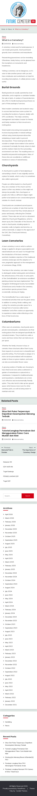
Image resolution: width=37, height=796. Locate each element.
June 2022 (9, 683)
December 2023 (11, 617)
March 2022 (9, 694)
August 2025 (10, 544)
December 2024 (11, 573)
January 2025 (10, 569)
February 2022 (10, 697)
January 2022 (10, 701)
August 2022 (10, 675)
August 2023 (10, 631)
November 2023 (11, 620)
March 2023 (9, 650)
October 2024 (10, 580)
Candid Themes (21, 791)
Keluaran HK (7, 462)
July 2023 (8, 635)
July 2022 (8, 679)
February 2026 (10, 522)
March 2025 (9, 562)
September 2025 (11, 540)
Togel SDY (6, 481)
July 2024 (8, 591)
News (4, 37)
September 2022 (11, 672)
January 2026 (10, 525)
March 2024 (9, 606)
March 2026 (9, 518)
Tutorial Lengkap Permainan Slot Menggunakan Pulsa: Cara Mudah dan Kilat (18, 433)
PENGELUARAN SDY (11, 476)
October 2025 (10, 536)
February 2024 (10, 610)
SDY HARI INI (8, 467)
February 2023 (10, 653)
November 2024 (11, 577)
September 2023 (11, 628)
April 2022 (9, 690)
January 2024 (10, 613)
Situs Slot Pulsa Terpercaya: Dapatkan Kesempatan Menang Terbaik (18, 414)
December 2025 (11, 529)
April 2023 (9, 646)
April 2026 (9, 514)
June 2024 (9, 595)
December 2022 (11, 661)
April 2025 (9, 558)
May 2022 (9, 686)
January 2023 (10, 657)
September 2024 (11, 584)
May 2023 (9, 642)
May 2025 (9, 555)
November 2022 (11, 664)
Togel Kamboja (8, 471)
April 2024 (9, 602)
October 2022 (10, 668)
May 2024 (9, 599)
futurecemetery (19, 44)
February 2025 (10, 566)
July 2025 (8, 547)
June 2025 (9, 551)
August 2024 (10, 588)
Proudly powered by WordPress (14, 788)
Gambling (8, 722)
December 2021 (11, 705)
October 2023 (10, 624)
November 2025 (11, 533)
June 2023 (9, 639)
